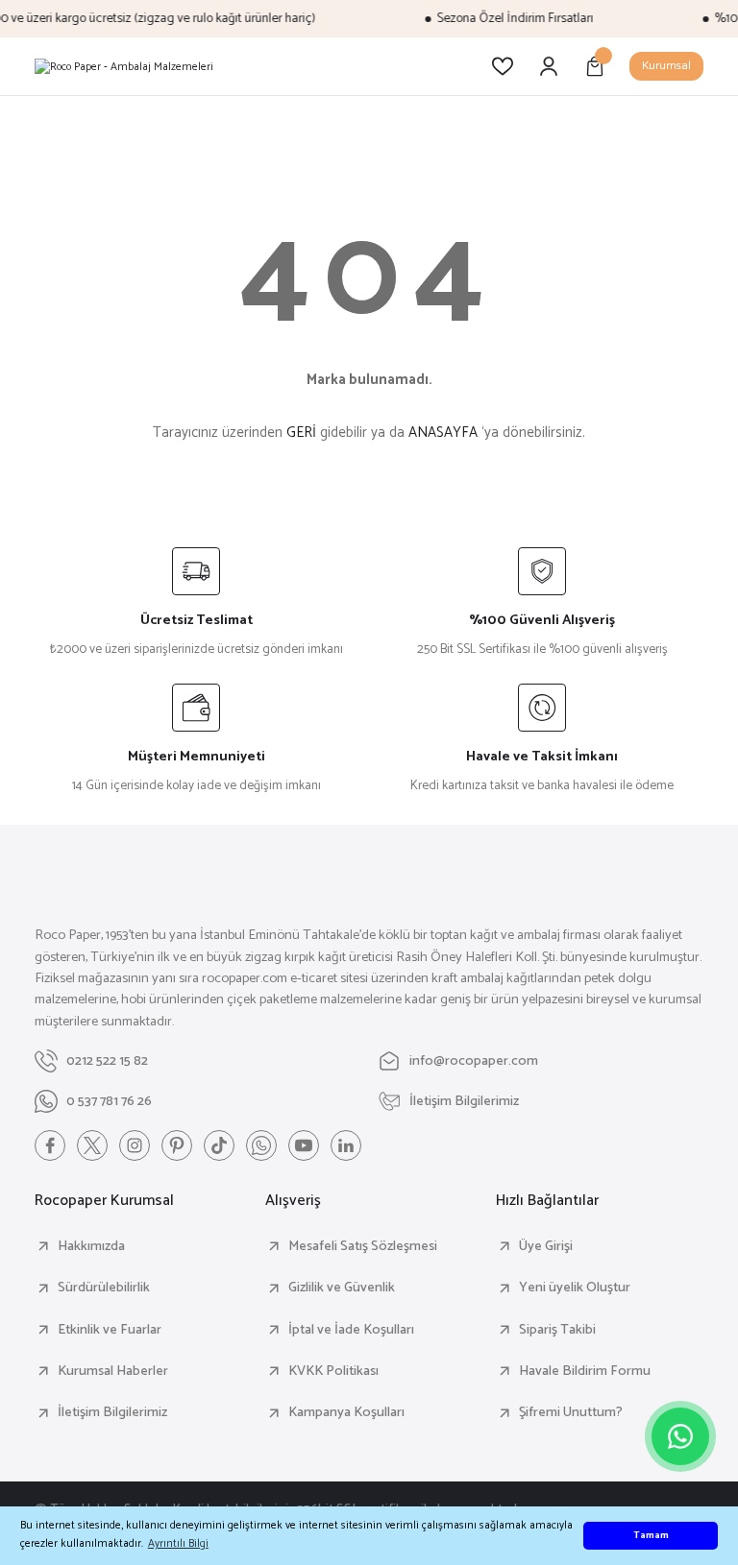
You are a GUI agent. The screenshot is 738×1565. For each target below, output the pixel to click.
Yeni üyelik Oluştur (574, 1287)
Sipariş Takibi (557, 1329)
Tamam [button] (651, 1536)
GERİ (301, 433)
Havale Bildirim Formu (585, 1371)
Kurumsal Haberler (113, 1371)
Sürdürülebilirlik (104, 1287)
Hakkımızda (91, 1246)
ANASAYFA (443, 433)
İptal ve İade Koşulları (351, 1329)
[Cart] (594, 66)
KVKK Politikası (333, 1371)
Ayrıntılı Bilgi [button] (178, 1543)
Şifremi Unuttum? (571, 1412)
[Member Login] (548, 66)
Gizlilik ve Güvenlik (341, 1287)
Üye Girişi (546, 1246)
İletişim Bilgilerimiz (112, 1412)
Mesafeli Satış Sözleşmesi (362, 1246)
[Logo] (124, 66)
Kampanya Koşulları (346, 1412)
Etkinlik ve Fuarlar (109, 1329)
